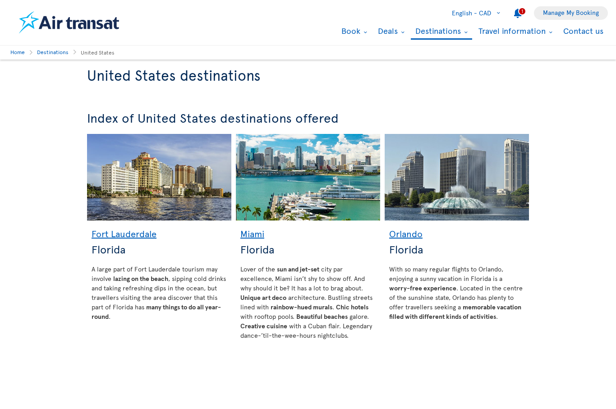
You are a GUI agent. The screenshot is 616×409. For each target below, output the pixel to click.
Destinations (437, 31)
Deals (386, 30)
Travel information (511, 30)
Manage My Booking (571, 12)
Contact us (583, 30)
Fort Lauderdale (124, 233)
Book (350, 30)
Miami (252, 233)
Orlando (406, 233)
